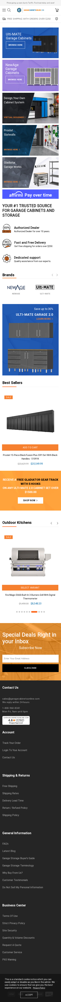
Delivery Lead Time (13, 800)
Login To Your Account (14, 750)
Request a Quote (11, 945)
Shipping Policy (10, 815)
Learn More (43, 319)
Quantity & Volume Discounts (18, 938)
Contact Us (8, 757)
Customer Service (12, 952)
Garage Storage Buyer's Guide (18, 858)
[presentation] (52, 275)
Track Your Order (11, 743)
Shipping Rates (10, 793)
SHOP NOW (29, 500)
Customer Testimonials (15, 880)
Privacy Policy (39, 988)
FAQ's (5, 844)
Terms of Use (10, 916)
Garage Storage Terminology (18, 865)
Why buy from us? (12, 873)
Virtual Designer (14, 117)
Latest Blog (8, 851)
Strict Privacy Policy (13, 923)
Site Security (9, 930)
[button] (17, 612)
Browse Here (15, 45)
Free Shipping (9, 786)
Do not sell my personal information (22, 887)
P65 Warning (9, 959)
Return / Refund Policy (15, 808)
